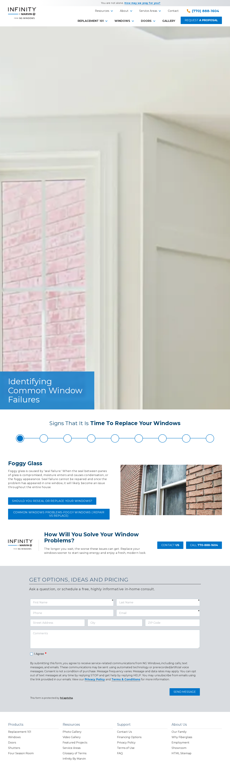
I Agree (40, 653)
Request (201, 20)
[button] (103, 11)
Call (204, 545)
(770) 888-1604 (205, 11)
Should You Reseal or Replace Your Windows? (52, 501)
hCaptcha (66, 697)
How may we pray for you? (142, 3)
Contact (170, 545)
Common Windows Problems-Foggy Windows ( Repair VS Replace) (58, 514)
